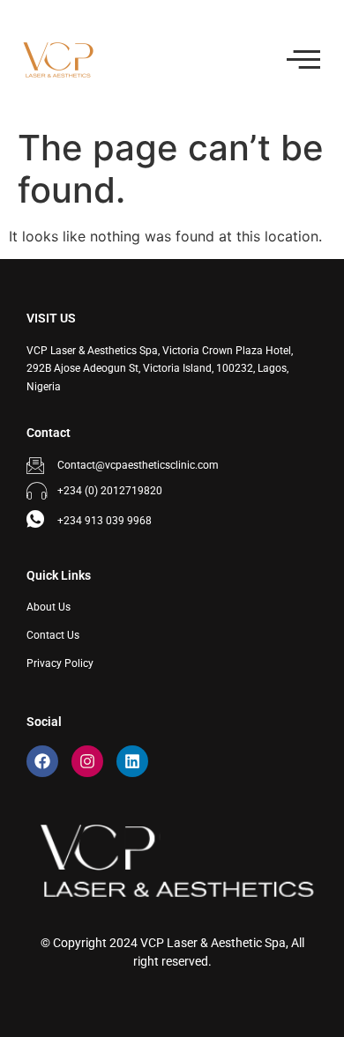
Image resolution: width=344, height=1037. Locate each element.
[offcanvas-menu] (303, 60)
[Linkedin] (132, 761)
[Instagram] (87, 761)
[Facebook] (42, 761)
